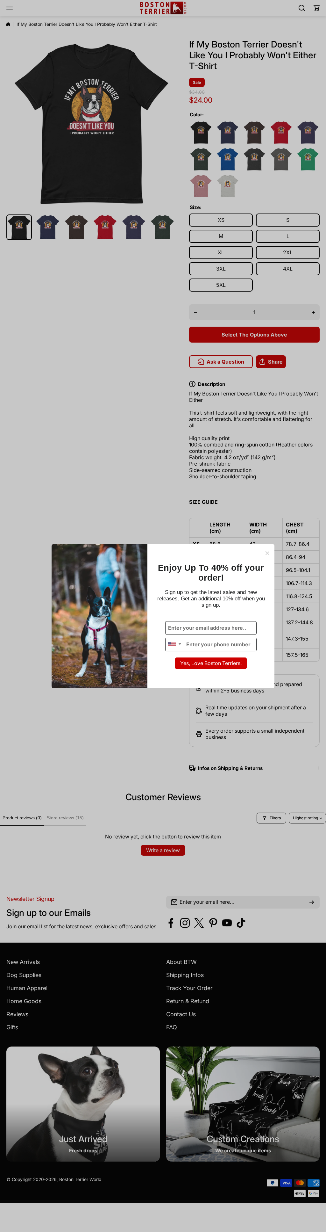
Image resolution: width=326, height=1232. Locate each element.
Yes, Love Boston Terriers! (211, 663)
